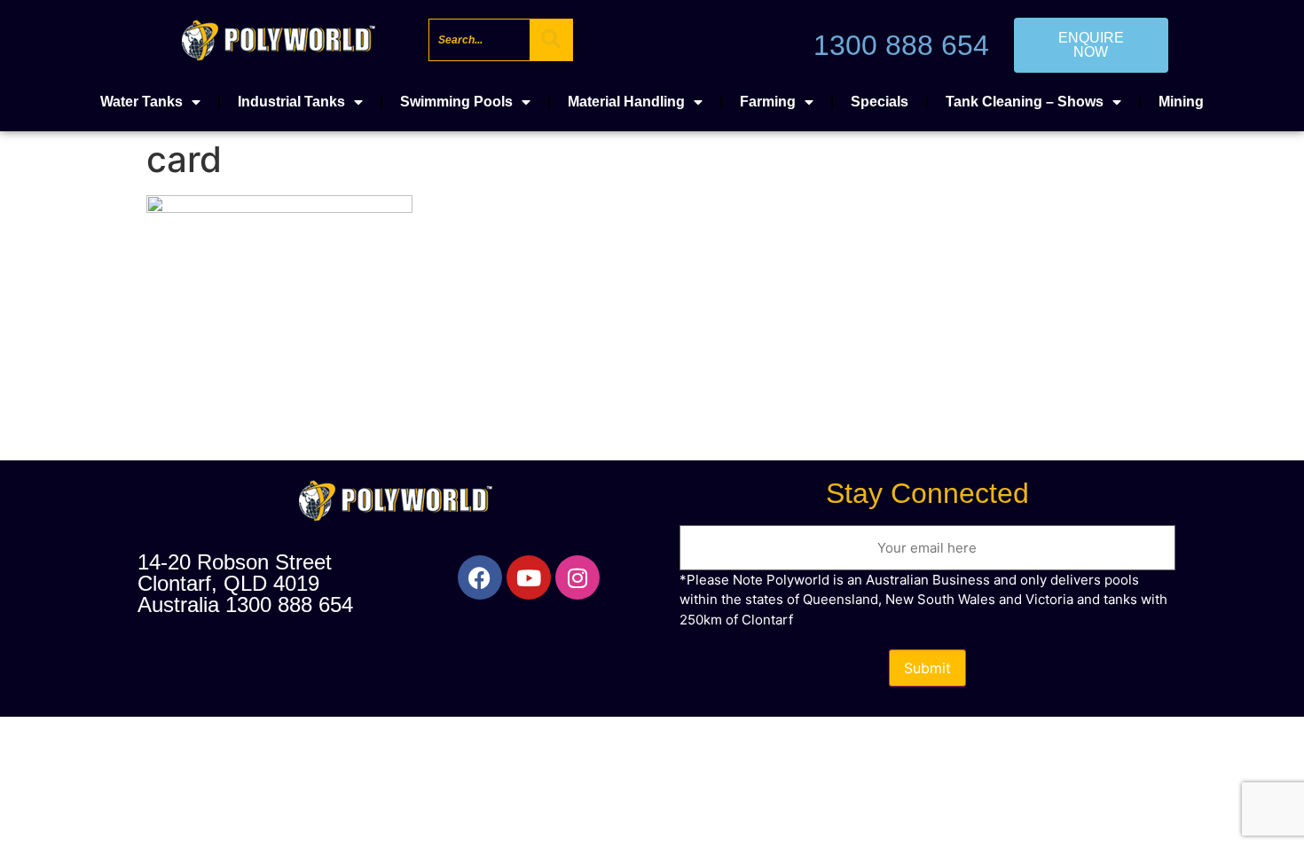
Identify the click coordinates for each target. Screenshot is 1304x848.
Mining (1181, 101)
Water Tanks (141, 101)
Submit (927, 668)
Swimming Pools (456, 101)
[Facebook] (480, 577)
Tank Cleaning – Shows (1025, 101)
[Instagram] (577, 577)
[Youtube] (529, 577)
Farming (768, 101)
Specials (879, 101)
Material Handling (626, 101)
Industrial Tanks (291, 101)
